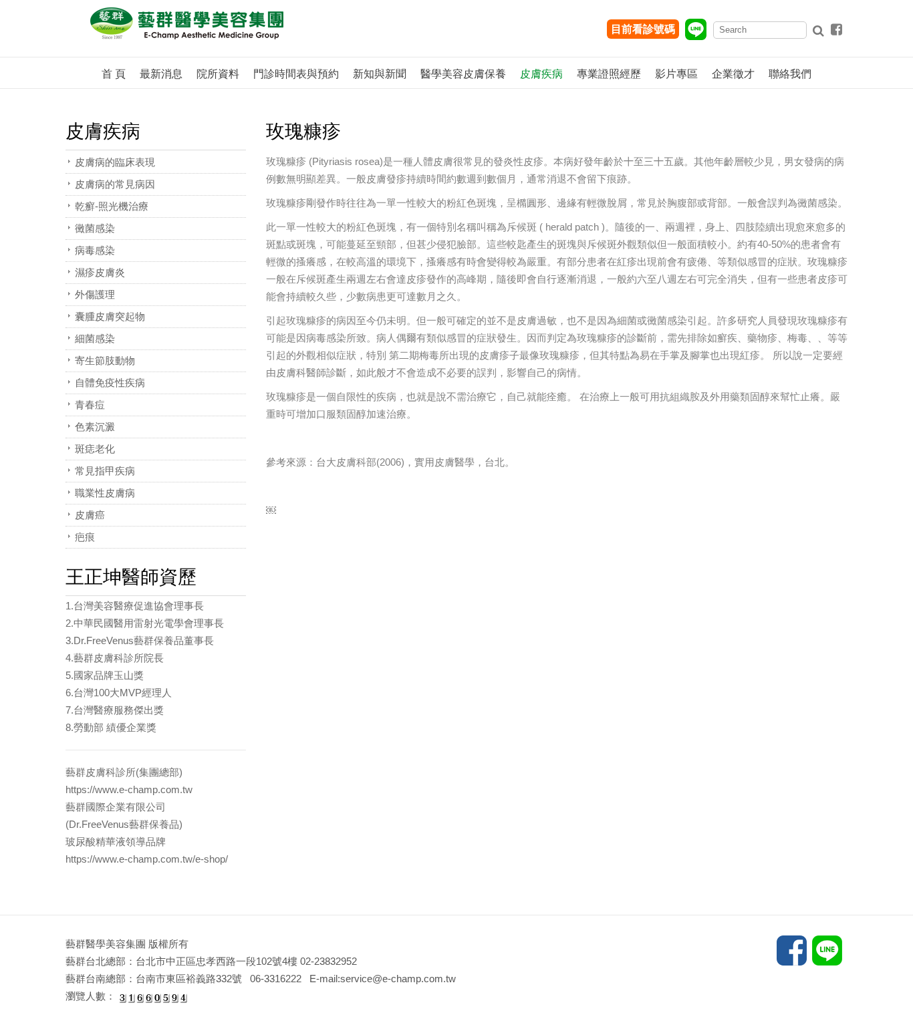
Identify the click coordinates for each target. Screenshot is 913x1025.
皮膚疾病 (541, 74)
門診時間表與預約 (296, 74)
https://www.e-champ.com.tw (129, 789)
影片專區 (676, 74)
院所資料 (218, 74)
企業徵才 (733, 74)
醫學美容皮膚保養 (463, 74)
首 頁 (114, 74)
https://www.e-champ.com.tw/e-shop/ (147, 859)
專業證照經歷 (609, 74)
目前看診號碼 (643, 29)
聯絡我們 (790, 74)
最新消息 (161, 74)
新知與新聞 (379, 74)
